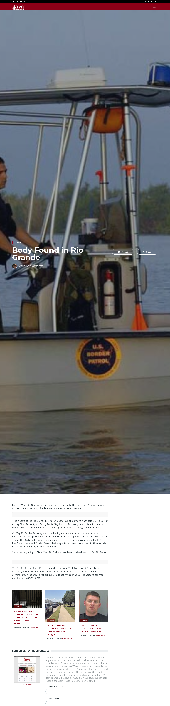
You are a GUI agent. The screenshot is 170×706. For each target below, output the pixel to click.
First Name (53, 698)
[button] (123, 252)
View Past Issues (26, 684)
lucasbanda (34, 628)
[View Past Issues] (27, 669)
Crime (17, 242)
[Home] (18, 6)
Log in (156, 1)
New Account (147, 1)
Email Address (55, 686)
